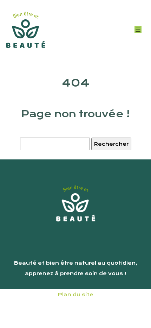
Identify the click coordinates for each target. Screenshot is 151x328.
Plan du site (75, 294)
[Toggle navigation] (138, 30)
